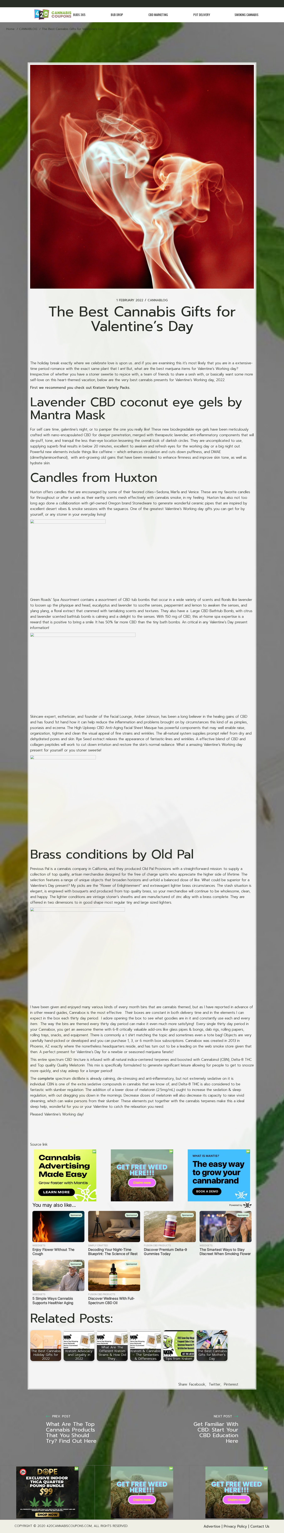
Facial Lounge (120, 716)
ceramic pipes (202, 503)
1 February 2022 (129, 300)
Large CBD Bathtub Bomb (211, 611)
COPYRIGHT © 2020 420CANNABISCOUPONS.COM (53, 1526)
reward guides (55, 1012)
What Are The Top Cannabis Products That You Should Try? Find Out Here (71, 1432)
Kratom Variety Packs (111, 387)
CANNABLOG (28, 29)
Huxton (136, 477)
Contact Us (259, 1526)
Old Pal (172, 854)
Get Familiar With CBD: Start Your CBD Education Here (216, 1432)
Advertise (212, 1526)
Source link (39, 1144)
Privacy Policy (235, 1526)
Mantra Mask (67, 415)
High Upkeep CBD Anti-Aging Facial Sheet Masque (115, 727)
